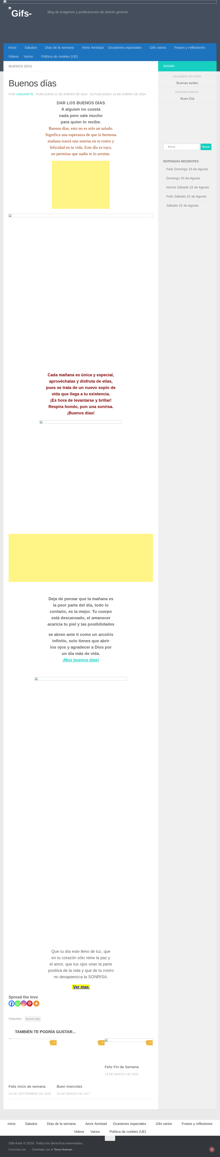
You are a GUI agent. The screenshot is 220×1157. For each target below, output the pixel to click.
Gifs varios (158, 47)
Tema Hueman (63, 1149)
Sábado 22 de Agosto (182, 205)
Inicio (12, 47)
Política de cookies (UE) (59, 56)
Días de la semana (59, 47)
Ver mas (81, 987)
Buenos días (20, 66)
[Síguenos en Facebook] (209, 66)
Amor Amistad (92, 47)
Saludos (31, 47)
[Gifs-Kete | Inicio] (26, 13)
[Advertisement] (81, 185)
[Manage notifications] (212, 1149)
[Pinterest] (30, 1004)
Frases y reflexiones (189, 47)
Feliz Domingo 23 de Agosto (187, 169)
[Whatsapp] (18, 1004)
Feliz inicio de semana (27, 1086)
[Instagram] (24, 1004)
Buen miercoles (69, 1086)
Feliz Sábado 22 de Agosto (186, 196)
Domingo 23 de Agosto (183, 178)
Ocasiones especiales (124, 47)
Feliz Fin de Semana (122, 1067)
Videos (13, 56)
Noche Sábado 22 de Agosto (187, 187)
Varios (28, 56)
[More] (36, 1004)
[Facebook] (12, 1004)
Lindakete (24, 94)
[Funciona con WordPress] (28, 1149)
